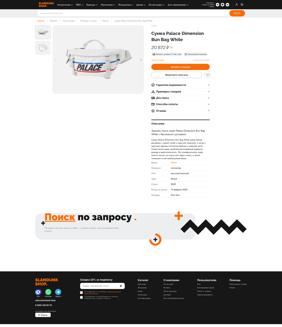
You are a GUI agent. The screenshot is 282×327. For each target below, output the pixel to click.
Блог (199, 284)
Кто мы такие (168, 284)
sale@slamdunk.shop (45, 300)
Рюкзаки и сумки (88, 20)
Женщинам (124, 4)
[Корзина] (242, 4)
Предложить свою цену (176, 75)
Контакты (167, 287)
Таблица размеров (157, 60)
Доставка (167, 294)
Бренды (90, 4)
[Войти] (236, 4)
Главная (40, 20)
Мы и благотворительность (174, 298)
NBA (78, 4)
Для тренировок (177, 4)
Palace (105, 20)
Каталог (53, 20)
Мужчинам (107, 4)
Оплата (232, 287)
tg (217, 4)
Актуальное (63, 4)
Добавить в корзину (180, 67)
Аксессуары (155, 4)
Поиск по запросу (204, 291)
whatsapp (222, 4)
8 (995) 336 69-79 (43, 305)
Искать (237, 13)
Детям (139, 4)
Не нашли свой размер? (201, 60)
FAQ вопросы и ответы (238, 284)
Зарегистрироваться (205, 294)
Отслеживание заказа (205, 287)
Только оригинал (170, 291)
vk (227, 4)
